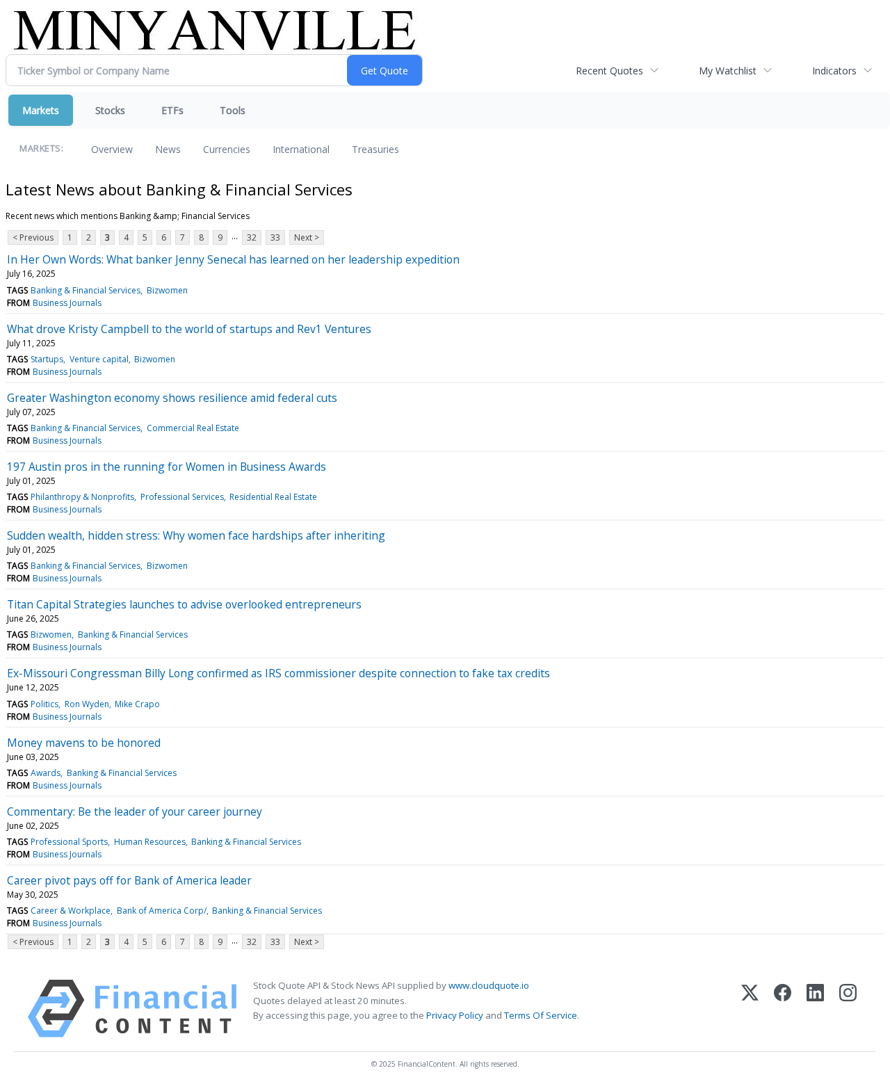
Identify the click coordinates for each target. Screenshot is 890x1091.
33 (275, 237)
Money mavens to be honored (84, 742)
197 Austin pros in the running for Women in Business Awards (166, 466)
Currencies (226, 149)
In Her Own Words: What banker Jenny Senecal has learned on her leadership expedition (233, 259)
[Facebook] (782, 1008)
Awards (45, 773)
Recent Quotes (609, 70)
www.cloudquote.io (488, 985)
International (301, 149)
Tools (232, 110)
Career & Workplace (71, 910)
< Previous (33, 237)
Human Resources (150, 842)
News (168, 149)
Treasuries (375, 149)
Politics (44, 704)
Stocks (110, 110)
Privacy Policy (454, 1015)
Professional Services (182, 497)
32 (252, 237)
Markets (40, 110)
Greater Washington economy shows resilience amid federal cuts (172, 397)
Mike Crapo (137, 704)
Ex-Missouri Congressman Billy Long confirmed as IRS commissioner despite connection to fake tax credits (278, 673)
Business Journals (67, 303)
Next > (306, 237)
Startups (47, 359)
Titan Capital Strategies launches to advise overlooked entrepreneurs (184, 604)
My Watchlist (727, 70)
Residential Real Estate (273, 497)
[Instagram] (848, 1008)
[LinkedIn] (815, 1008)
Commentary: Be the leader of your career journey (134, 811)
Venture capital (99, 359)
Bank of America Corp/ (162, 910)
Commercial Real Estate (193, 428)
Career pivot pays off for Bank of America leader (129, 880)
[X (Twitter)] (750, 1008)
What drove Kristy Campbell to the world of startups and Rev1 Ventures (189, 329)
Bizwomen (167, 290)
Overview (112, 149)
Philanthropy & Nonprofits (82, 497)
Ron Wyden (87, 704)
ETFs (172, 110)
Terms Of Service (540, 1015)
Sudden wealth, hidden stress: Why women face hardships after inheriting (196, 535)
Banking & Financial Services (85, 290)
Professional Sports (69, 842)
